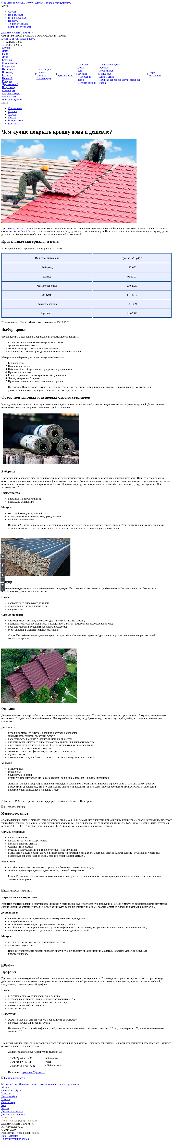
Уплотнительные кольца (15, 1138)
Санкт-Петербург (11, 1090)
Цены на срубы (10, 38)
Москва (5, 1087)
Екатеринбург (9, 1096)
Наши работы (27, 38)
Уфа (3, 1105)
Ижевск (5, 1099)
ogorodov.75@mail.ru (33, 1072)
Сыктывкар (8, 1102)
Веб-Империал (9, 1135)
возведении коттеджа (19, 228)
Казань (5, 1108)
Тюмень (5, 1093)
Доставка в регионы (13, 1114)
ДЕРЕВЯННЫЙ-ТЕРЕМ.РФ (17, 32)
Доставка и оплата (12, 1111)
